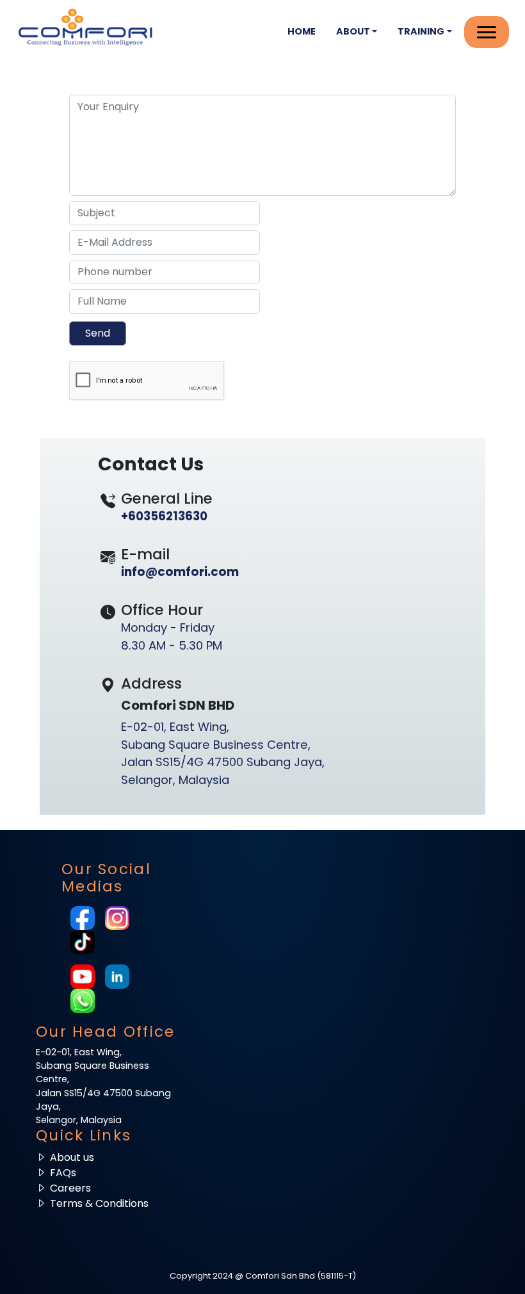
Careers (70, 1188)
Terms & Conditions (99, 1203)
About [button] (353, 31)
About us (72, 1157)
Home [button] (301, 31)
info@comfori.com (180, 572)
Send (97, 333)
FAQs (63, 1172)
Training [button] (421, 31)
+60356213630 (164, 516)
